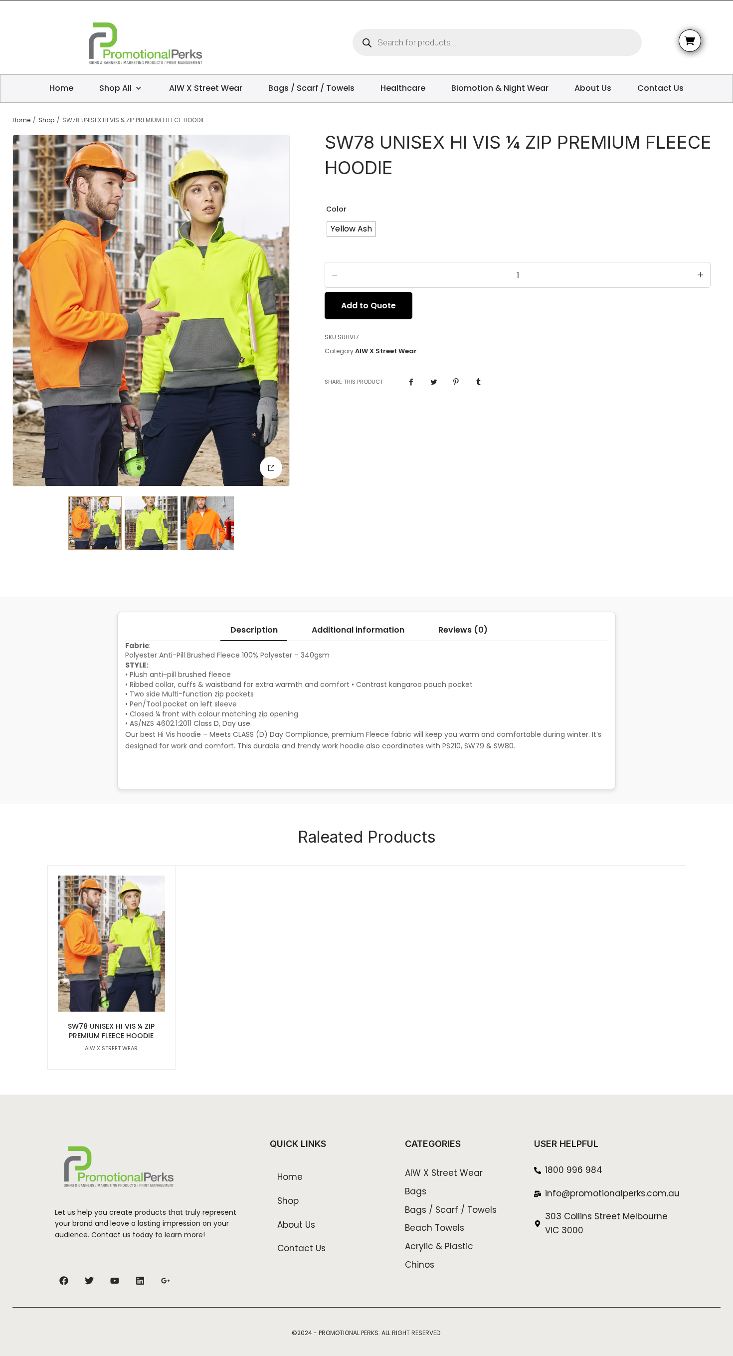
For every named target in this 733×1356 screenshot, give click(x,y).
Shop (46, 120)
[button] (271, 467)
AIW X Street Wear (386, 351)
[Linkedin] (140, 1281)
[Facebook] (64, 1281)
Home (21, 120)
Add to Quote (368, 305)
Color (336, 209)
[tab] (253, 630)
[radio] (351, 229)
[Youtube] (115, 1281)
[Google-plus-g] (166, 1281)
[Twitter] (89, 1281)
